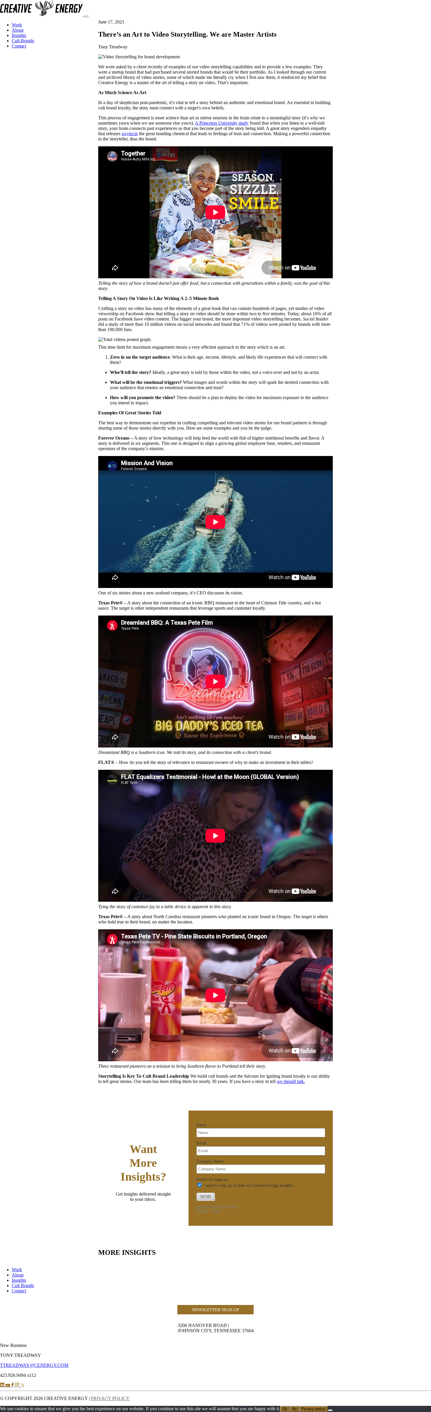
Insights (19, 35)
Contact (19, 45)
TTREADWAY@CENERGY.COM (34, 1365)
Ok (284, 1409)
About (17, 30)
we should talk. (291, 1081)
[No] (330, 1410)
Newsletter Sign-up (215, 1309)
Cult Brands (23, 40)
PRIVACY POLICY (110, 1398)
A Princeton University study (222, 123)
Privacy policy (313, 1409)
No (294, 1409)
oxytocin (130, 133)
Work (17, 24)
